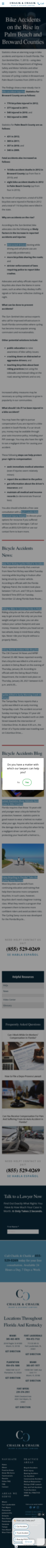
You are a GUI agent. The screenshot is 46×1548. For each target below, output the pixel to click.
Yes (27, 782)
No (18, 782)
